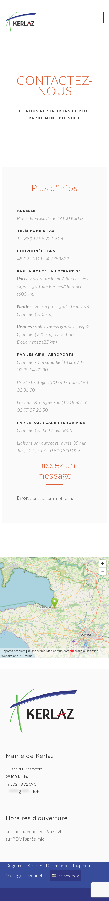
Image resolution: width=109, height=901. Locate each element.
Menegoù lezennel (24, 875)
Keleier (35, 865)
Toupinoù (81, 865)
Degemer (15, 865)
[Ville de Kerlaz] (21, 22)
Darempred (57, 865)
